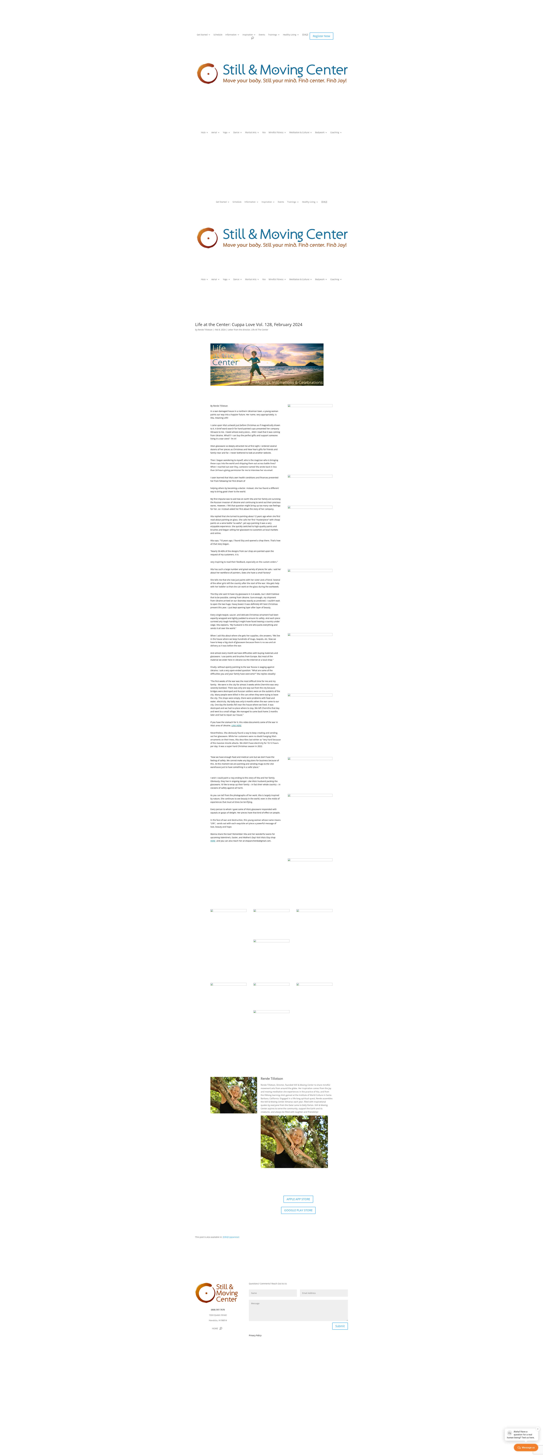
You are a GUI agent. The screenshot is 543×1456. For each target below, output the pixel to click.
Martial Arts (250, 132)
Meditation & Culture (299, 132)
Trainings (272, 35)
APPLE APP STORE (298, 1199)
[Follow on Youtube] (223, 1337)
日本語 (305, 35)
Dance (236, 132)
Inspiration (248, 35)
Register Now (321, 36)
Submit (340, 1326)
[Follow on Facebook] (212, 1337)
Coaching (334, 132)
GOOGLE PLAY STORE (298, 1210)
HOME (215, 1329)
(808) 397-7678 (218, 1309)
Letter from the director (239, 329)
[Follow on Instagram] (218, 1337)
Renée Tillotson (205, 329)
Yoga (225, 132)
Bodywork (319, 132)
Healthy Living (289, 35)
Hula (203, 132)
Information (231, 35)
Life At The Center (259, 329)
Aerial (214, 132)
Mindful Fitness (276, 132)
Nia (264, 132)
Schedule (218, 35)
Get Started (202, 35)
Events (262, 35)
